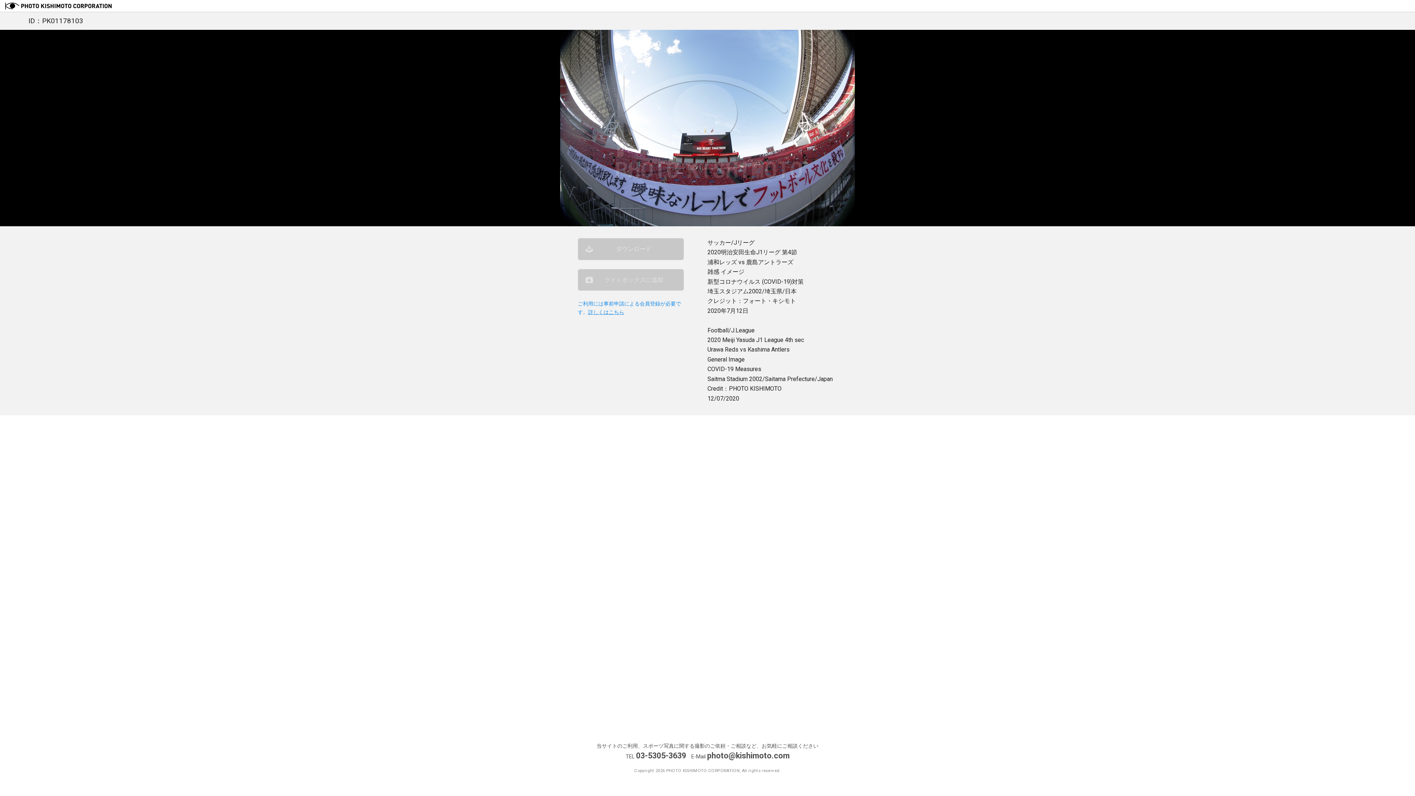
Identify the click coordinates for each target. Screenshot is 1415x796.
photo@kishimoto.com (748, 755)
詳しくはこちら (606, 312)
